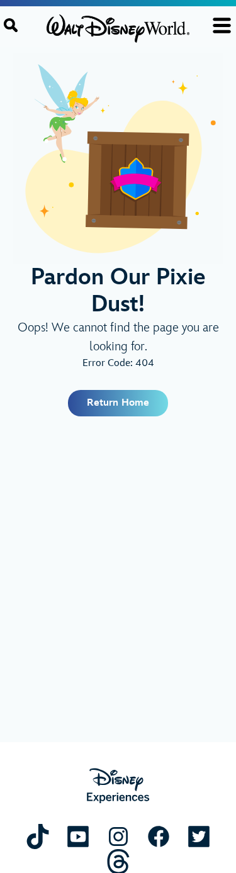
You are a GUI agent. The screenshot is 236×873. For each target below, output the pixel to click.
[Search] (10, 25)
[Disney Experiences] (118, 786)
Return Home (118, 403)
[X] (198, 836)
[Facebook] (158, 836)
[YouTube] (78, 836)
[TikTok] (37, 836)
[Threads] (118, 861)
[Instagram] (118, 836)
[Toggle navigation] (222, 25)
